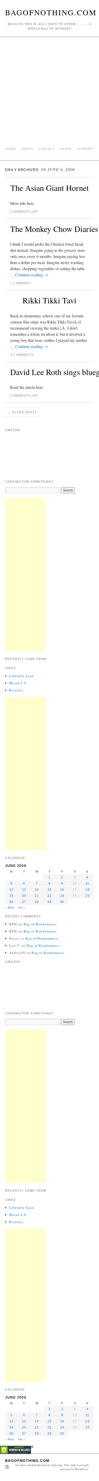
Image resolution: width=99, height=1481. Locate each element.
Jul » (21, 907)
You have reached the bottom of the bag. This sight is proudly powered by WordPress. (52, 1467)
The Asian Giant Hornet (49, 187)
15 (49, 889)
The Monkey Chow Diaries (54, 228)
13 (24, 889)
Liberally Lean (21, 676)
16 (62, 889)
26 (11, 902)
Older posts (22, 412)
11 (87, 883)
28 (37, 902)
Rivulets (16, 690)
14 (37, 889)
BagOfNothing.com (51, 12)
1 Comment (20, 283)
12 (11, 889)
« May (9, 907)
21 (37, 896)
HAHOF (66, 149)
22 (49, 896)
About (27, 149)
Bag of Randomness (40, 924)
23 (62, 896)
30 (62, 902)
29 (49, 902)
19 (11, 896)
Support (85, 149)
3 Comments (22, 355)
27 (24, 902)
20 (24, 896)
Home (11, 149)
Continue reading (31, 274)
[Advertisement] (49, 92)
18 (87, 889)
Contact (46, 149)
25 (87, 896)
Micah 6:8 (17, 683)
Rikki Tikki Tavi (49, 300)
